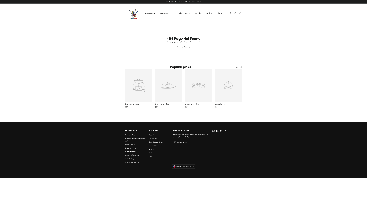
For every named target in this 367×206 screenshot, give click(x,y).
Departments (150, 13)
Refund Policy (130, 144)
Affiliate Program (131, 159)
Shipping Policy (130, 148)
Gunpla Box (164, 13)
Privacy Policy (130, 135)
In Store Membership (132, 162)
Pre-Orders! (198, 13)
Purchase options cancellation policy (135, 139)
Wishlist (209, 13)
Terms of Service (130, 151)
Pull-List (219, 13)
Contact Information (132, 155)
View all (239, 67)
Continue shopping (183, 47)
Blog (150, 156)
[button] (240, 13)
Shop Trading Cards (181, 13)
